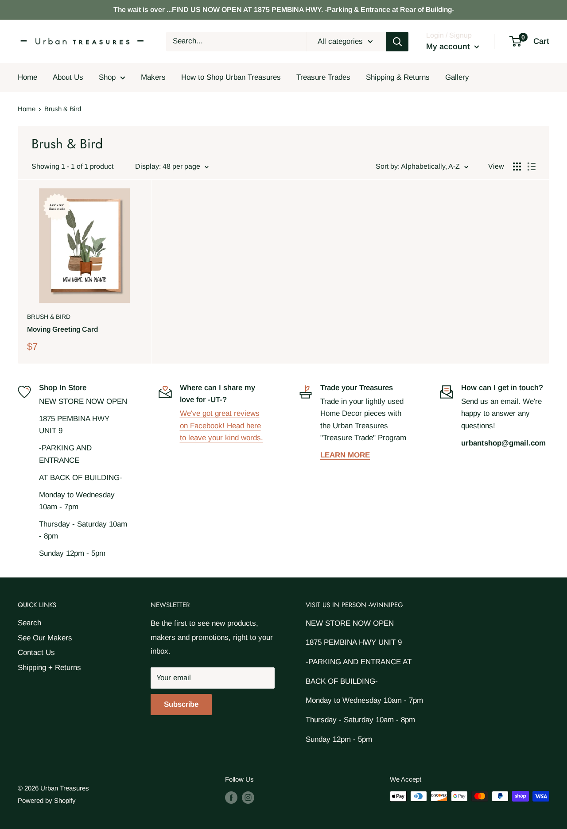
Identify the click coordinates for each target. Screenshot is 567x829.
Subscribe (181, 704)
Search (29, 623)
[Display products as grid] (517, 166)
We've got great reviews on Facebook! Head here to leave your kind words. (221, 425)
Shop (107, 77)
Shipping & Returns (398, 77)
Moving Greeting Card (62, 329)
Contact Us (36, 652)
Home (27, 77)
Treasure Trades (323, 77)
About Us (68, 77)
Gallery (457, 77)
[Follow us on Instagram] (248, 797)
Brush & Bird (48, 316)
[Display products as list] (532, 166)
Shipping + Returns (49, 667)
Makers (153, 77)
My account (449, 46)
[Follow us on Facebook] (231, 797)
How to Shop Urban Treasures (231, 77)
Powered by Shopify (47, 800)
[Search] (397, 41)
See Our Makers (45, 638)
